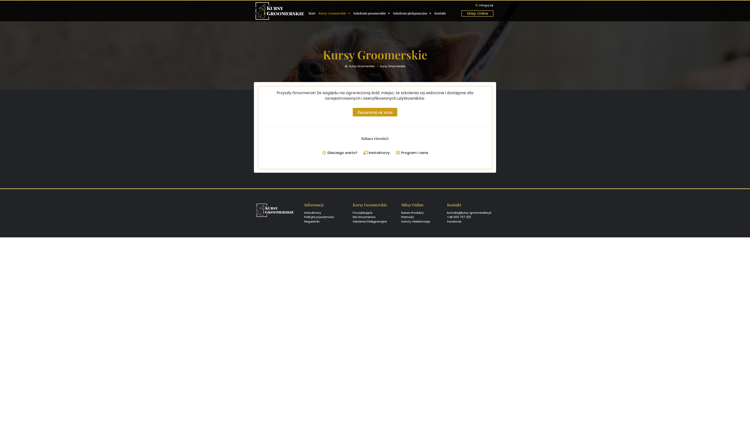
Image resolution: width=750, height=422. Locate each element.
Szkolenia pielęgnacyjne (410, 13)
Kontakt (440, 13)
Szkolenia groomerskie (369, 13)
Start (311, 13)
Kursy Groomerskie (332, 13)
